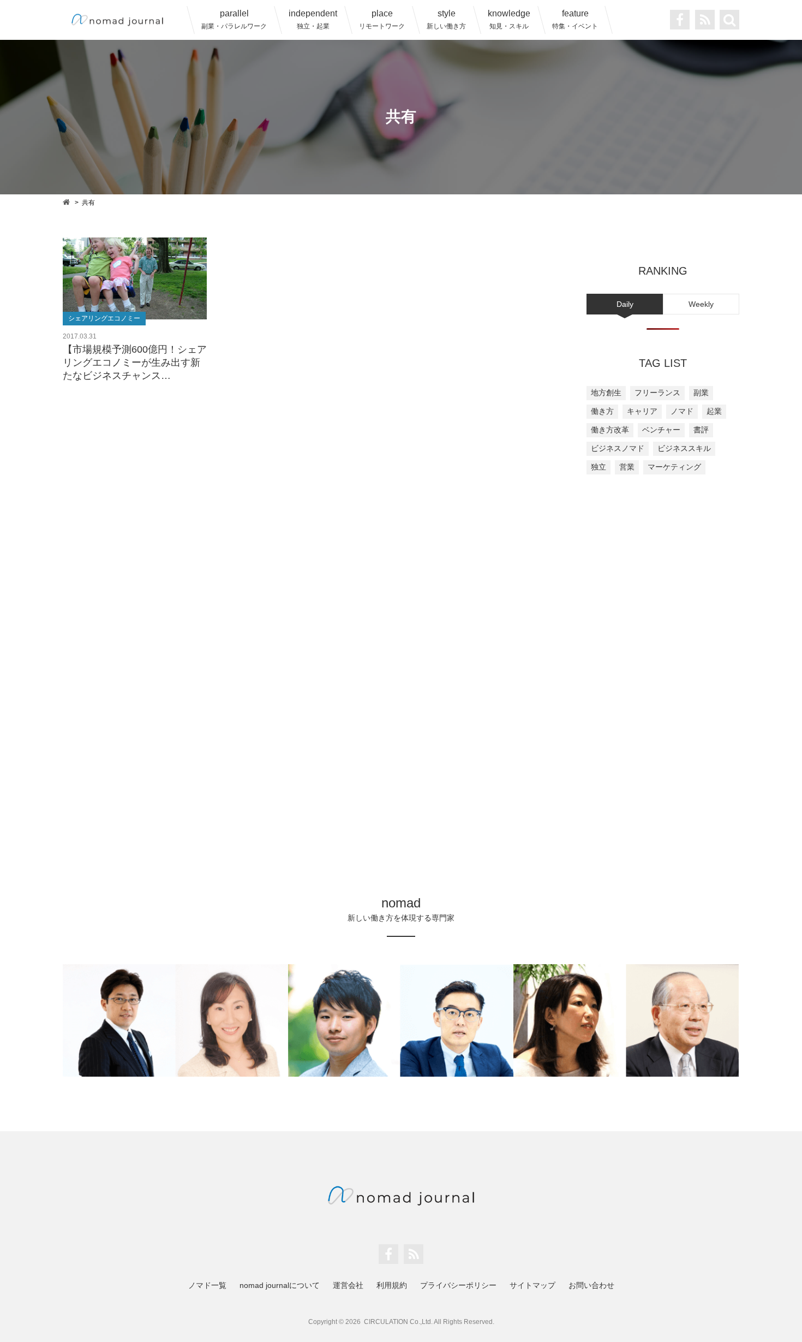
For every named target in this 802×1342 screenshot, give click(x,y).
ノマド (682, 411)
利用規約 (391, 1285)
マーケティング (674, 466)
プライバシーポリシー (458, 1285)
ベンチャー (661, 429)
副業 (701, 392)
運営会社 (348, 1285)
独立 (598, 466)
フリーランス (657, 392)
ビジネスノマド (617, 448)
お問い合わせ (591, 1285)
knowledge (509, 19)
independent (313, 19)
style (446, 19)
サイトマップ (532, 1285)
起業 (714, 411)
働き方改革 (610, 429)
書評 (701, 429)
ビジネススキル (684, 448)
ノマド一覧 (207, 1285)
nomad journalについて (280, 1285)
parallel (234, 19)
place (382, 19)
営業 (627, 466)
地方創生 (606, 392)
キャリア (642, 411)
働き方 (602, 411)
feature (575, 19)
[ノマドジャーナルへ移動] (67, 201)
